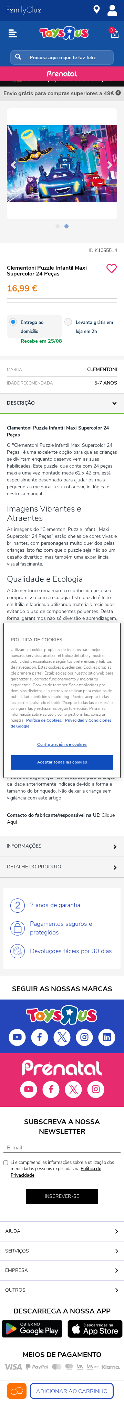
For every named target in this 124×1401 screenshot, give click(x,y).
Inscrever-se (62, 1196)
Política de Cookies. (44, 720)
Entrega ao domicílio (32, 327)
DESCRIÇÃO (21, 403)
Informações (24, 846)
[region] (62, 700)
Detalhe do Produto (34, 867)
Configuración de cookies (62, 744)
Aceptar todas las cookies (62, 762)
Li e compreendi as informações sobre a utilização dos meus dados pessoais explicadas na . (62, 1168)
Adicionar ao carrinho (71, 1391)
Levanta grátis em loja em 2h (94, 327)
